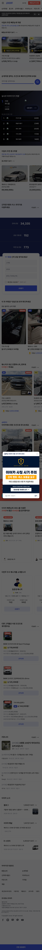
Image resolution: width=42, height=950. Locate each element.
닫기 (36, 496)
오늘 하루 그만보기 (10, 496)
